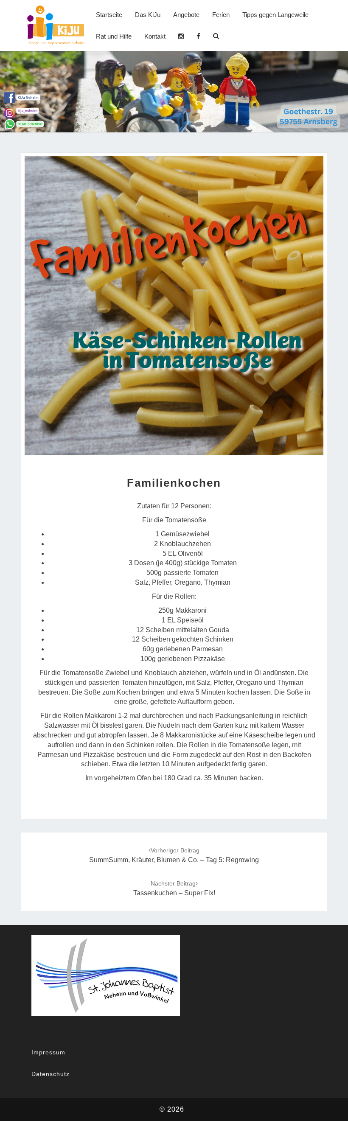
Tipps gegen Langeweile (275, 14)
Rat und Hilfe (114, 36)
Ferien (221, 14)
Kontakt (155, 36)
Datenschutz (50, 1074)
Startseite (109, 14)
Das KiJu (147, 14)
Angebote (186, 14)
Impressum (48, 1052)
